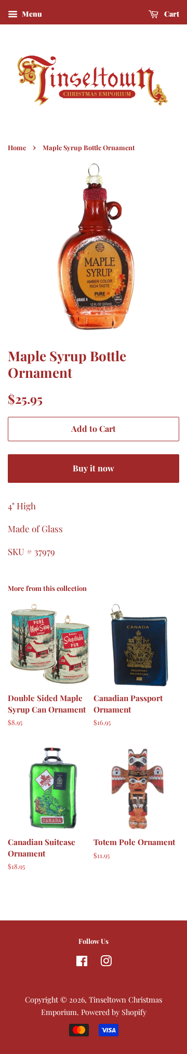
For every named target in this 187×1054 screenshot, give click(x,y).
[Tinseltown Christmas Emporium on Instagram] (106, 962)
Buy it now (93, 468)
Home (17, 147)
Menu (31, 14)
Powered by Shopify (113, 1012)
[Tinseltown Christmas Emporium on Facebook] (82, 962)
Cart (171, 14)
